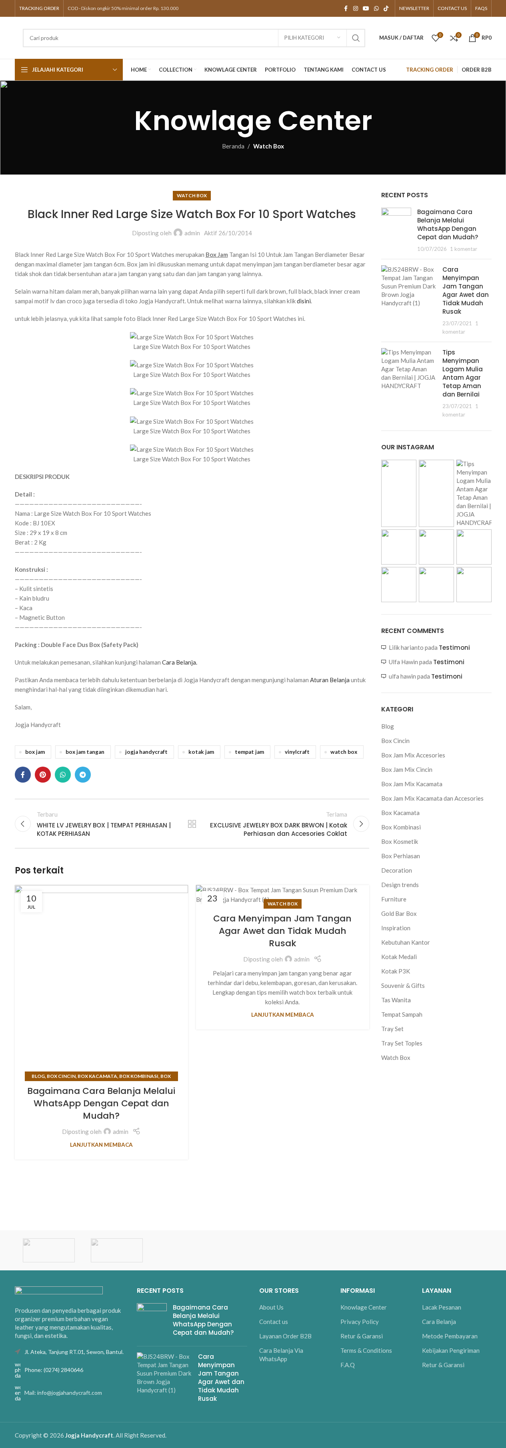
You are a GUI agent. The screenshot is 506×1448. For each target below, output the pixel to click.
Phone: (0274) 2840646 (53, 1369)
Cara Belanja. (179, 662)
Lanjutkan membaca (101, 1145)
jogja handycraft (146, 752)
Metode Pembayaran (450, 1336)
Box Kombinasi (138, 1076)
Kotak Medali (399, 956)
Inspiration (395, 927)
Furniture (393, 899)
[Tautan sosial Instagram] (355, 8)
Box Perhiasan (400, 855)
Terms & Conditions (366, 1350)
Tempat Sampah (401, 1014)
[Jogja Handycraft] (117, 1250)
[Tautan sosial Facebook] (346, 8)
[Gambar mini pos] (396, 230)
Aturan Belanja (330, 679)
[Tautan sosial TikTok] (386, 8)
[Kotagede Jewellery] (49, 1250)
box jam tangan (85, 752)
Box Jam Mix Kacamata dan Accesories (432, 798)
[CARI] (356, 38)
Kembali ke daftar (192, 824)
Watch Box (268, 146)
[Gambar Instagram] (398, 493)
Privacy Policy (359, 1321)
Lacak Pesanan (441, 1307)
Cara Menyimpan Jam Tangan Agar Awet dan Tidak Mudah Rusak (282, 930)
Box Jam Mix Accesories (413, 755)
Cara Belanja (439, 1321)
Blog (38, 1076)
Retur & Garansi (361, 1336)
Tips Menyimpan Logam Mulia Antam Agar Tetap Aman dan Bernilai (462, 373)
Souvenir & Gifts (403, 985)
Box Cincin (61, 1076)
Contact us (273, 1321)
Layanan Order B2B (285, 1336)
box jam (35, 752)
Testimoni (454, 647)
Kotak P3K (395, 971)
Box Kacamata (97, 1076)
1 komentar (463, 249)
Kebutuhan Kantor (405, 942)
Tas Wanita (396, 999)
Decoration (396, 870)
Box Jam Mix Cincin (406, 769)
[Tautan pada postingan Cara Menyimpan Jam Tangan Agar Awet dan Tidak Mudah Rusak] (282, 894)
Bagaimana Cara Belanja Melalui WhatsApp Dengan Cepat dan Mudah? (101, 1103)
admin (192, 232)
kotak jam (201, 752)
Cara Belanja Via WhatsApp (281, 1354)
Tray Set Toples (401, 1043)
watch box (343, 752)
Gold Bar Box (399, 913)
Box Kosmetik (399, 841)
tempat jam (249, 752)
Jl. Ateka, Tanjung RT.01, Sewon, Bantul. (74, 1351)
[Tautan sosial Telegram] (83, 775)
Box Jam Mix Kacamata (411, 783)
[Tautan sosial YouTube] (366, 8)
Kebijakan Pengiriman (451, 1350)
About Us (271, 1307)
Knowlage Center (363, 1307)
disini (303, 300)
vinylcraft (297, 752)
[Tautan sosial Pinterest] (43, 775)
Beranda (233, 146)
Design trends (400, 884)
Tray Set (392, 1028)
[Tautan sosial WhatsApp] (376, 8)
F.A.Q (347, 1364)
